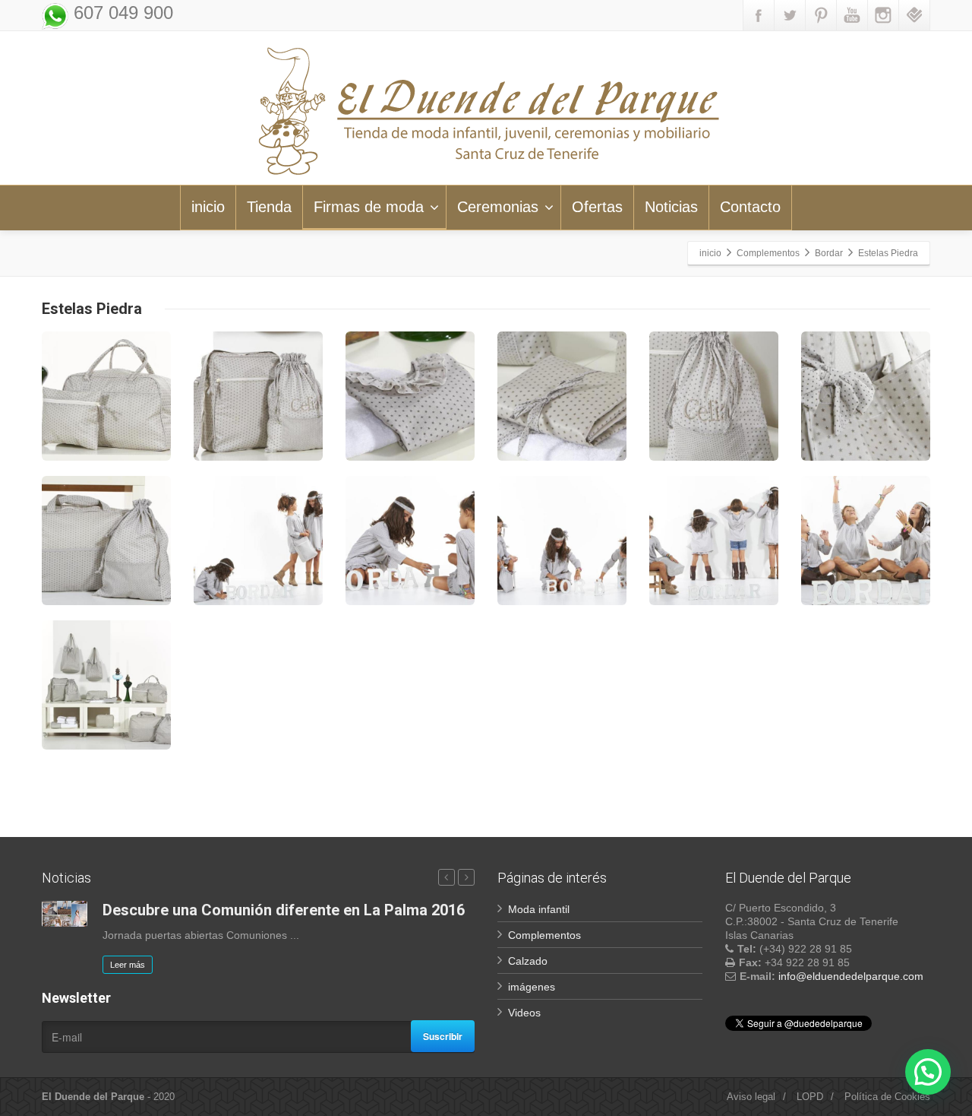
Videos (524, 1013)
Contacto (750, 206)
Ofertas (597, 206)
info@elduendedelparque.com (850, 976)
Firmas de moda (369, 206)
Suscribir (442, 1036)
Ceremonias (497, 206)
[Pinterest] (821, 15)
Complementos (544, 935)
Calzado (528, 961)
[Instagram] (883, 15)
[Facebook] (758, 15)
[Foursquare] (914, 15)
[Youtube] (852, 15)
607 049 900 (120, 12)
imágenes (531, 987)
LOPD (810, 1096)
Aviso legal (751, 1096)
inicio (208, 206)
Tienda (269, 206)
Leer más (127, 964)
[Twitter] (790, 15)
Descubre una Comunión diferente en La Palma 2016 (284, 910)
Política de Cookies (887, 1096)
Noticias (671, 206)
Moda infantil (539, 909)
